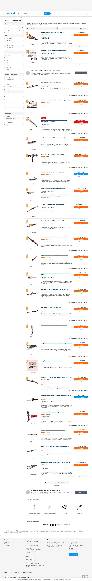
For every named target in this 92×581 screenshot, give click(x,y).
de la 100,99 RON (81, 221)
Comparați (80, 34)
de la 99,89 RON (81, 82)
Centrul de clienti (73, 542)
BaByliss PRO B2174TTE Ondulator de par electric (54, 289)
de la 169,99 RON (81, 325)
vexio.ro (80, 399)
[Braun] (53, 524)
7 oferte (80, 241)
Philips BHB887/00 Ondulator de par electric (53, 188)
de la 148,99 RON (81, 430)
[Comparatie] (80, 13)
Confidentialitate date (9, 576)
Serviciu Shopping (73, 551)
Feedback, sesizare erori (53, 546)
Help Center (71, 543)
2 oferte (80, 450)
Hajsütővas (19, 572)
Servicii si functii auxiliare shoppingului (56, 542)
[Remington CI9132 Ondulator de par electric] (33, 434)
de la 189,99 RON (81, 138)
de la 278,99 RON (81, 50)
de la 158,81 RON (80, 120)
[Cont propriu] (87, 13)
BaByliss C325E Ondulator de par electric (52, 82)
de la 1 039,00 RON (80, 273)
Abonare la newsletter (52, 543)
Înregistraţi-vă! (73, 554)
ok (23, 27)
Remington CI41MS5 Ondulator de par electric (53, 50)
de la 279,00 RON (81, 343)
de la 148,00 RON (81, 237)
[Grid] (59, 28)
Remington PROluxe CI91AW (32, 563)
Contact (6, 543)
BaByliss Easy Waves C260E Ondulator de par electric (55, 462)
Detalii (32, 183)
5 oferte (80, 54)
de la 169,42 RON (81, 412)
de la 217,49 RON (81, 100)
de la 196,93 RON (81, 118)
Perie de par (79, 513)
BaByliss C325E (29, 562)
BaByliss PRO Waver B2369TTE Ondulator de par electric (56, 343)
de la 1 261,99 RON (80, 154)
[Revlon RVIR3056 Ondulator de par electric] (33, 416)
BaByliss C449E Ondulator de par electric (52, 307)
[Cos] (83, 13)
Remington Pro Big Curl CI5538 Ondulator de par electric (56, 377)
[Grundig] (67, 524)
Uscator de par (64, 513)
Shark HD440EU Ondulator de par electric (52, 154)
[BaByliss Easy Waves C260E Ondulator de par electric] (33, 467)
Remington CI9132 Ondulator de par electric (53, 430)
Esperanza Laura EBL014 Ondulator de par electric (54, 255)
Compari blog (7, 545)
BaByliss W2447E (30, 559)
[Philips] (45, 524)
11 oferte (80, 86)
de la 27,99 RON (81, 255)
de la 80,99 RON (81, 204)
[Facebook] (83, 576)
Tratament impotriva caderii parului (34, 549)
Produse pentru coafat (34, 513)
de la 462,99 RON (81, 446)
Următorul (81, 73)
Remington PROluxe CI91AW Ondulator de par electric (56, 100)
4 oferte (80, 225)
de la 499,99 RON (81, 361)
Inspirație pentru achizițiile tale (54, 545)
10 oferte (80, 104)
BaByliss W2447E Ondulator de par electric (52, 32)
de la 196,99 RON (81, 462)
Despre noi (6, 542)
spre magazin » (80, 174)
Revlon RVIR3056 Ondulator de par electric (53, 412)
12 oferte (80, 36)
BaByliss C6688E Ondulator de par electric (52, 361)
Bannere (71, 548)
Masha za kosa (28, 572)
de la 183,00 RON (81, 289)
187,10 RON (80, 172)
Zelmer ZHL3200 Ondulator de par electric (52, 221)
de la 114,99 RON (81, 377)
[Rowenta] (60, 524)
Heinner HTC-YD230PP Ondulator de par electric (54, 325)
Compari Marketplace (74, 546)
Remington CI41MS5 (30, 561)
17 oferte (80, 124)
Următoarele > (64, 482)
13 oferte (80, 259)
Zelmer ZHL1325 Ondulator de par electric (52, 204)
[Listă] (57, 28)
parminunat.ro (81, 176)
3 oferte (80, 142)
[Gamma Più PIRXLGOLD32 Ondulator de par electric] (33, 450)
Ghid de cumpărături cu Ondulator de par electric (45, 71)
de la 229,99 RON (81, 32)
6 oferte (80, 365)
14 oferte (80, 381)
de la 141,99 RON (81, 307)
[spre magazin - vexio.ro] (33, 399)
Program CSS (72, 549)
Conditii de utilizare (20, 576)
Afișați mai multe (43, 24)
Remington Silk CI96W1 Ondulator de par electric (54, 237)
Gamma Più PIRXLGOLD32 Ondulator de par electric (55, 446)
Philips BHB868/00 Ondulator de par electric (53, 138)
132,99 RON (80, 395)
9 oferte (80, 311)
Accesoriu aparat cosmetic (49, 513)
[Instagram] (87, 576)
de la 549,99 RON (81, 188)
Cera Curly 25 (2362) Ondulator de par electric (53, 172)
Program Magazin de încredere (76, 545)
